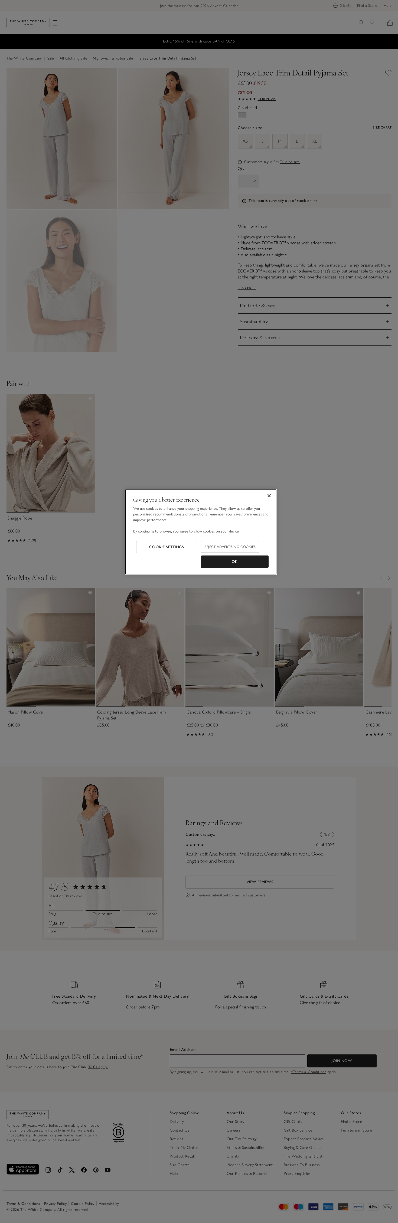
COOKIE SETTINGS (166, 547)
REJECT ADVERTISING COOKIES (230, 547)
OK (235, 561)
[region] (201, 532)
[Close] (269, 496)
